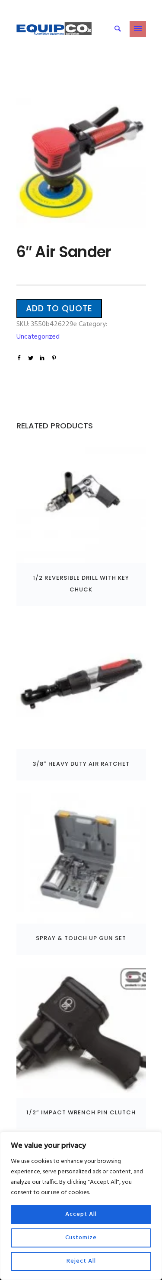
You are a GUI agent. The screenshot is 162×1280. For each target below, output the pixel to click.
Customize (81, 1238)
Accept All (81, 1214)
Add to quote (59, 308)
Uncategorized (38, 337)
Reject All (81, 1261)
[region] (81, 1206)
